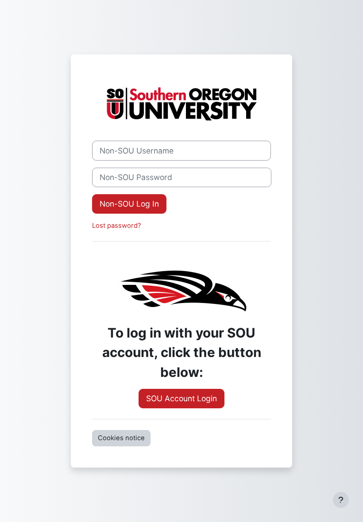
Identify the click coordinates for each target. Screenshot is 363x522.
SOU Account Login (181, 398)
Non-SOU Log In (129, 203)
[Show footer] (341, 500)
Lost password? (116, 226)
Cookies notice (121, 438)
